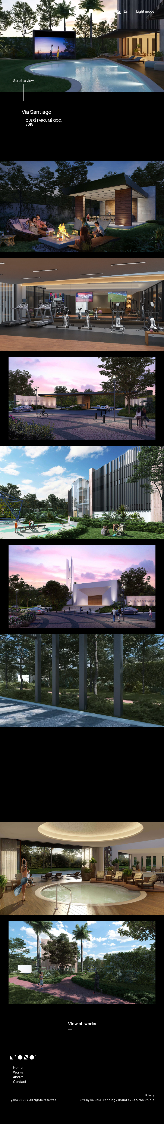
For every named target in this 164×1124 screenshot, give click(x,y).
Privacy (149, 1095)
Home (18, 1067)
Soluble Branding (103, 1100)
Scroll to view (23, 80)
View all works (82, 1023)
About (18, 1077)
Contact (19, 1081)
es (126, 11)
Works (18, 1072)
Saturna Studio (143, 1100)
